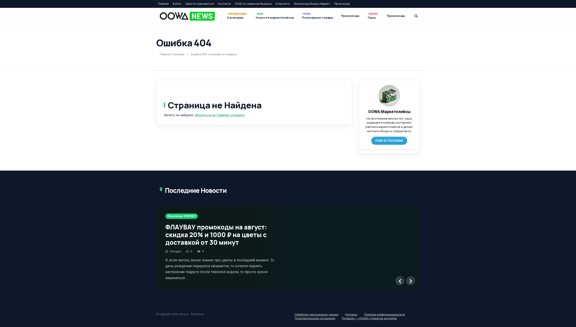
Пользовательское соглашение (315, 318)
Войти (177, 3)
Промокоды (342, 3)
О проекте (283, 3)
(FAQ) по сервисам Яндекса (253, 3)
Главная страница (172, 54)
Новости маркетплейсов (275, 18)
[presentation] (399, 280)
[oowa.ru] (187, 16)
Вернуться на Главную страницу (220, 115)
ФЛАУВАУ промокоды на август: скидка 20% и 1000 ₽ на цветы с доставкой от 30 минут (216, 234)
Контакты (224, 3)
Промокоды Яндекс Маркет (312, 3)
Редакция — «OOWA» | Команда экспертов (369, 318)
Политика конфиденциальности (384, 314)
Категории (235, 18)
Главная (163, 3)
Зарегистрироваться (199, 3)
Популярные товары (317, 18)
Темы (371, 18)
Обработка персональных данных (316, 314)
